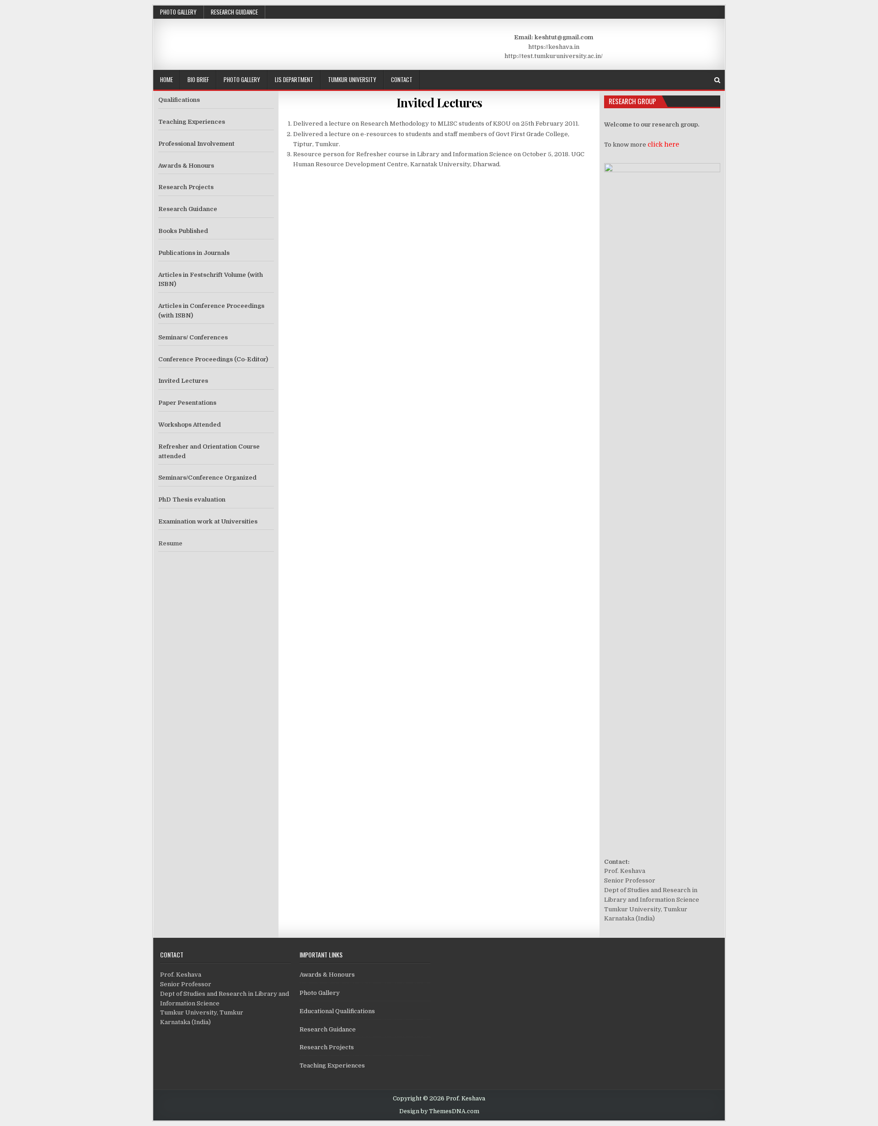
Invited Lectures (439, 103)
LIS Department (294, 79)
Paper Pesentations (187, 402)
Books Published (183, 230)
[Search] (717, 80)
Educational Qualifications (337, 1011)
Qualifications (179, 99)
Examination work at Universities (207, 521)
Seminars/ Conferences (193, 337)
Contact (401, 79)
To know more (641, 144)
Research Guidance (234, 11)
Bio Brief (198, 79)
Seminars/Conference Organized (207, 477)
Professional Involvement (196, 143)
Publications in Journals (194, 252)
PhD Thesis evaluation (191, 499)
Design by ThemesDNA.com (439, 1111)
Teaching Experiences (191, 121)
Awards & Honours (186, 165)
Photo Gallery (178, 11)
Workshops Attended (189, 424)
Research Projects (186, 187)
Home (166, 79)
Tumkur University (352, 79)
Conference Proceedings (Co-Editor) (213, 359)
